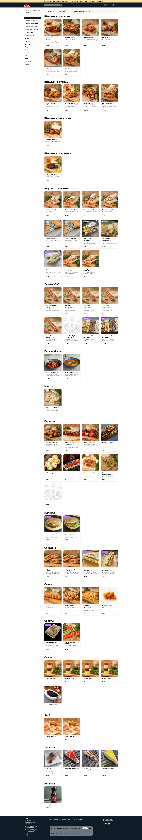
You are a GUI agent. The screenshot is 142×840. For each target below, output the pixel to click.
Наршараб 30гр (50, 704)
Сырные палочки (107, 605)
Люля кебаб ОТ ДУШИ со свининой (71, 336)
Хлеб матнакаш (50, 736)
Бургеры (27, 44)
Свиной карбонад (88, 37)
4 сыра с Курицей (51, 238)
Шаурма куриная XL (51, 210)
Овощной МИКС (88, 442)
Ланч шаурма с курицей (87, 239)
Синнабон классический (49, 769)
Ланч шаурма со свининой (106, 239)
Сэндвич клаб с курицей (87, 569)
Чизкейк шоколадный (87, 769)
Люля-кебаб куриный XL (86, 306)
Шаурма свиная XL (70, 210)
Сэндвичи (28, 47)
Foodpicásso (31, 830)
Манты (27, 38)
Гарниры (27, 41)
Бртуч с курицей (107, 103)
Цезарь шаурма (50, 269)
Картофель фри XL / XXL (87, 606)
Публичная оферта (78, 819)
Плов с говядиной (88, 473)
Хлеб (26, 58)
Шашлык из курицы (31, 21)
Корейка (48, 68)
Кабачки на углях (50, 473)
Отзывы (27, 12)
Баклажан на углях (107, 442)
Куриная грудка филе (70, 103)
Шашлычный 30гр (69, 678)
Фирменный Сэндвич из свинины (71, 569)
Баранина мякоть (50, 174)
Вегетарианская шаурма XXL (88, 269)
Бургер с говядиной (51, 534)
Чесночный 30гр (50, 678)
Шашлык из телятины (31, 23)
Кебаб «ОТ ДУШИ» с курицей (51, 306)
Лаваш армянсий (69, 736)
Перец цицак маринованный (106, 473)
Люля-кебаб (29, 32)
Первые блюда (29, 35)
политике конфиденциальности (70, 833)
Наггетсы (48, 605)
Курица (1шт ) (87, 103)
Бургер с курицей (69, 534)
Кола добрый (49, 805)
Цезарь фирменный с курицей (51, 642)
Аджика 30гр (87, 678)
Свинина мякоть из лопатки (50, 38)
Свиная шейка (106, 37)
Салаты (27, 53)
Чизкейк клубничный (70, 768)
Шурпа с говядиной (70, 372)
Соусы (27, 56)
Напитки (27, 64)
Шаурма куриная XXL (108, 210)
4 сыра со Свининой (70, 238)
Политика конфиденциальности (59, 819)
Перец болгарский (51, 502)
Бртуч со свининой (70, 68)
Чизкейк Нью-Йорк (107, 768)
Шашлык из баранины (31, 26)
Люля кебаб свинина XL (105, 306)
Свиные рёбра (69, 37)
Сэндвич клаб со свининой (106, 569)
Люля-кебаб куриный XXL (68, 306)
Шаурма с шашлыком (31, 29)
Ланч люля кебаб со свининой (107, 336)
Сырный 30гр (106, 678)
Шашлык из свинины (31, 18)
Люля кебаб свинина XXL (49, 336)
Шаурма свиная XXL (89, 210)
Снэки (27, 50)
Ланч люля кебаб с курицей (88, 336)
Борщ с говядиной (51, 372)
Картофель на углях (51, 442)
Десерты (28, 61)
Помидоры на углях (70, 473)
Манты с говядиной (51, 407)
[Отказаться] (90, 828)
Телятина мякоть (50, 139)
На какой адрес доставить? (81, 11)
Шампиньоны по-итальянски (69, 443)
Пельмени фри (69, 605)
